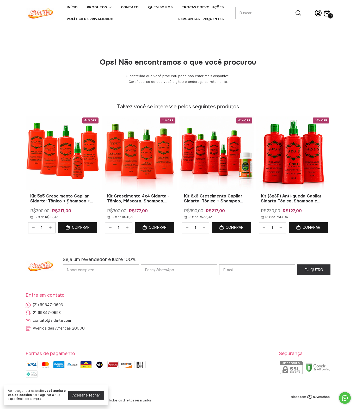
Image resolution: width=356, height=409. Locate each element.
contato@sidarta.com (52, 320)
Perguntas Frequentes (201, 19)
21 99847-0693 (47, 312)
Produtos (97, 7)
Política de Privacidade (90, 19)
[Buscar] (297, 13)
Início (72, 7)
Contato (130, 7)
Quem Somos (160, 7)
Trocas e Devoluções (203, 7)
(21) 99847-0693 (48, 304)
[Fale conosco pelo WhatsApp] (345, 398)
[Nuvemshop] (310, 397)
